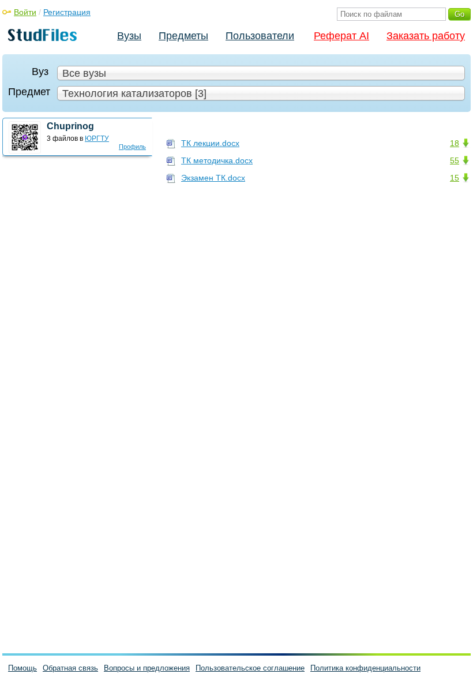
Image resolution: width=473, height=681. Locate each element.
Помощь (22, 668)
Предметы (183, 36)
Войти (25, 12)
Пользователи (260, 36)
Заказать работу (425, 36)
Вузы (129, 36)
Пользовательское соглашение (250, 668)
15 (454, 177)
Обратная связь (70, 668)
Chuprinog (70, 126)
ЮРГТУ (97, 138)
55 (454, 160)
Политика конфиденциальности (365, 668)
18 (454, 143)
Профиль (132, 146)
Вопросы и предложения (147, 668)
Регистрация (67, 12)
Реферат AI (341, 36)
